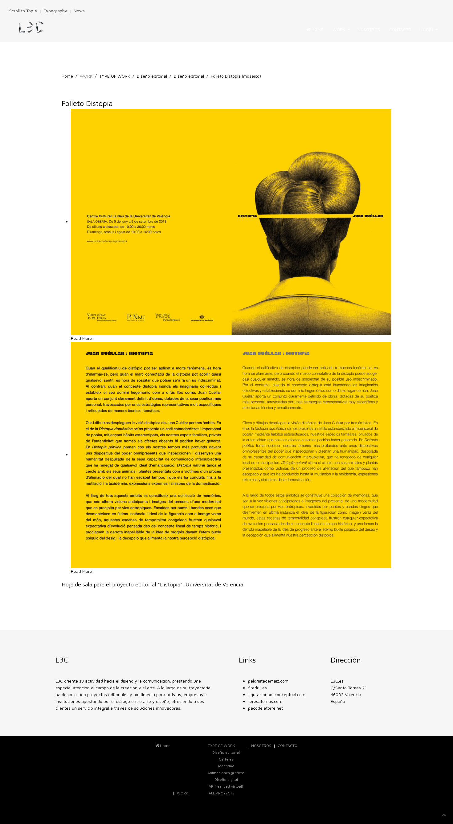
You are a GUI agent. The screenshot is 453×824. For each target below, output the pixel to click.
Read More (81, 338)
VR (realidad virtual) (226, 786)
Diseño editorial (152, 76)
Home (316, 29)
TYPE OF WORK (114, 76)
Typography (55, 10)
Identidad (226, 766)
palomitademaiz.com (268, 680)
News (79, 10)
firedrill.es (257, 687)
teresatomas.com (265, 701)
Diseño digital (226, 779)
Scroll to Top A (23, 10)
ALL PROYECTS (222, 793)
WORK (339, 29)
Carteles (226, 759)
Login (427, 29)
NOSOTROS (368, 29)
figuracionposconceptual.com (276, 694)
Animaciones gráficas (226, 772)
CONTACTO (400, 29)
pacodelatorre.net (265, 708)
